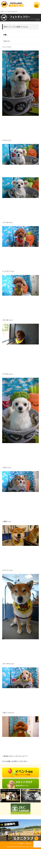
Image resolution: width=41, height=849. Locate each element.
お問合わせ (28, 843)
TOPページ (4, 11)
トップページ (12, 843)
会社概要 (20, 843)
